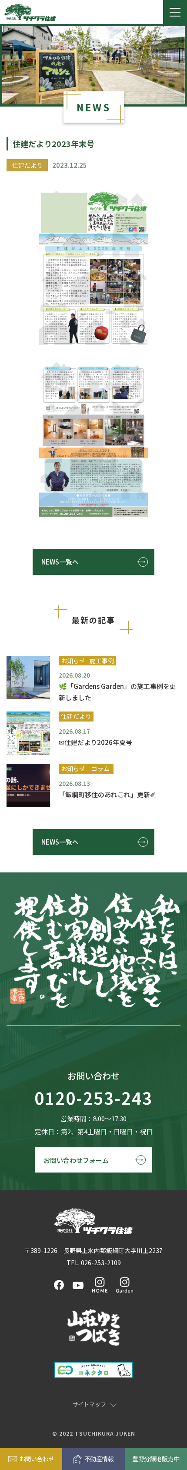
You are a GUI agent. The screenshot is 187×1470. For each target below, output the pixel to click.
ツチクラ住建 (30, 12)
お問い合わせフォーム (76, 1160)
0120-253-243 (93, 1098)
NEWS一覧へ (60, 561)
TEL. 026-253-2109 (94, 1262)
